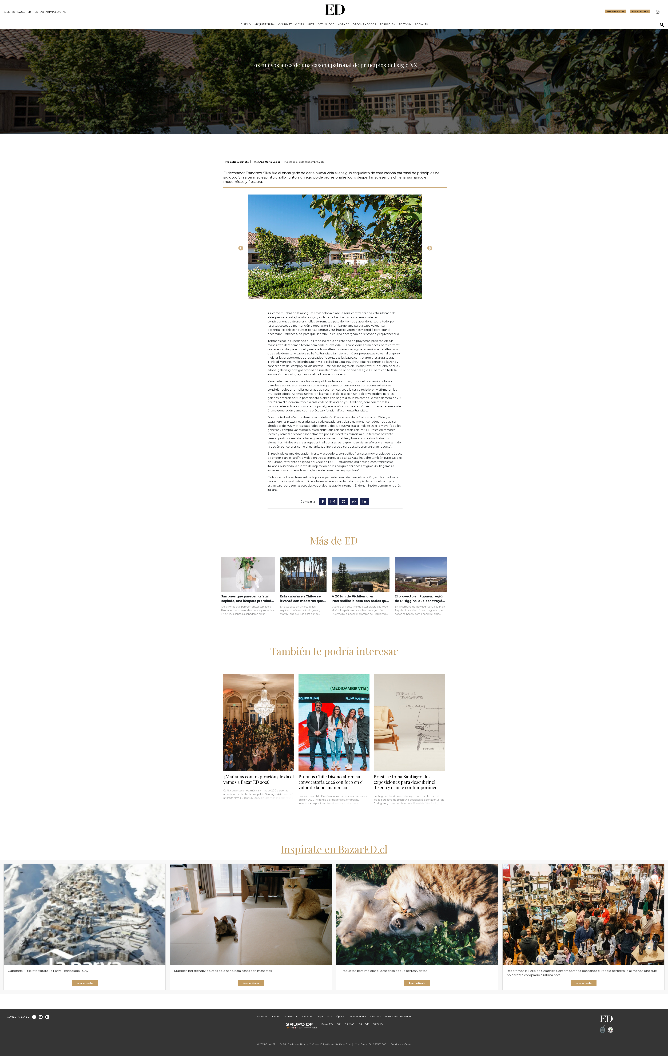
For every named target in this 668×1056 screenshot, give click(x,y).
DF (338, 1024)
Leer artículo (85, 983)
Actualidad (326, 24)
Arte (310, 24)
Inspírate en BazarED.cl (334, 849)
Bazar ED (327, 1024)
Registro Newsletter (17, 11)
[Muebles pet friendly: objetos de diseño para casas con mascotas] (251, 914)
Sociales (421, 24)
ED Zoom (405, 24)
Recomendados (364, 24)
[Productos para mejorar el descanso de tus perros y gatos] (417, 914)
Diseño (245, 24)
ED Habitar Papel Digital (50, 11)
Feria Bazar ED (615, 11)
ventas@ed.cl (404, 1044)
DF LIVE (364, 1024)
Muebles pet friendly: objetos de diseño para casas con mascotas (223, 971)
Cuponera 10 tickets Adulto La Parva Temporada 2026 (48, 971)
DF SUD (378, 1024)
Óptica (340, 1016)
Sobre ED (262, 1016)
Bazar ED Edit (640, 11)
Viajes (299, 24)
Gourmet (285, 24)
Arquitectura (264, 24)
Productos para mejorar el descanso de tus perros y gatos (383, 971)
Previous (239, 247)
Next (428, 247)
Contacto (375, 1016)
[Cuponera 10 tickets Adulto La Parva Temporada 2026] (84, 914)
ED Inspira (387, 24)
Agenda (343, 24)
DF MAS (349, 1024)
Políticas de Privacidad (398, 1016)
